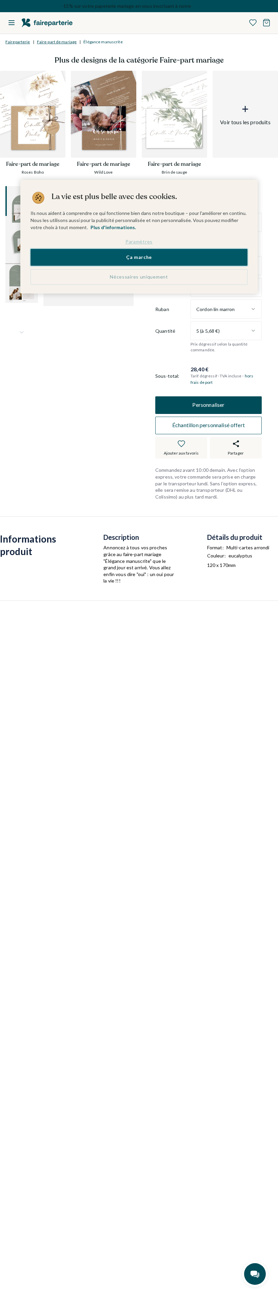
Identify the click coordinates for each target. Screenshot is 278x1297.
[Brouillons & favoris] (253, 23)
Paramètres (139, 241)
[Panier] (266, 23)
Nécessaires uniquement (139, 277)
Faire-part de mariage (57, 41)
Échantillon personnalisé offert (208, 425)
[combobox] (226, 309)
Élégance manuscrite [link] (102, 41)
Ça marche (139, 257)
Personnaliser (208, 404)
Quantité (165, 331)
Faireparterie (17, 41)
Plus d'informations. (113, 227)
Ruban (162, 309)
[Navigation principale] (11, 23)
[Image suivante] (22, 332)
